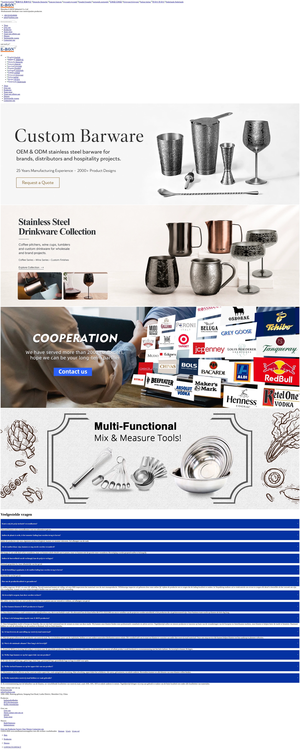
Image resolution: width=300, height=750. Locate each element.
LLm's (68, 731)
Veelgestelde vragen (11, 38)
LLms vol (75, 731)
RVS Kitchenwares (11, 702)
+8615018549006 (10, 15)
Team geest (8, 32)
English (17, 57)
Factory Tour (21, 729)
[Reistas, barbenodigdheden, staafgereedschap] (150, 509)
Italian (15, 77)
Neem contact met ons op (13, 713)
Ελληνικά (19, 75)
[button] (150, 524)
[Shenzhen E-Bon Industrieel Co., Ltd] (9, 7)
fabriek (6, 715)
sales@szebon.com (11, 17)
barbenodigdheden (11, 700)
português (19, 70)
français (17, 64)
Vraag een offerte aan (12, 34)
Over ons (7, 27)
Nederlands (21, 82)
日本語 (17, 73)
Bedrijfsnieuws (9, 723)
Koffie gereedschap (11, 704)
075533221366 (6, 690)
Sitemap (61, 731)
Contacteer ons (9, 40)
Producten (7, 30)
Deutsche (19, 62)
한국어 (17, 79)
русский (18, 66)
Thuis (6, 25)
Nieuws (6, 36)
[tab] (150, 523)
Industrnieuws (9, 725)
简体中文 (20, 60)
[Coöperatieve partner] (150, 407)
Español (17, 68)
